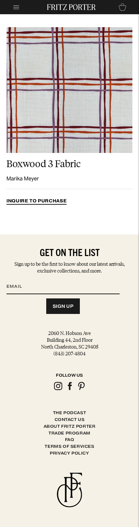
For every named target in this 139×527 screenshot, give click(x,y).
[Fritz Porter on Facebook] (69, 389)
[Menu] (16, 7)
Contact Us (70, 419)
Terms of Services (69, 446)
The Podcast (69, 412)
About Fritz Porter (70, 426)
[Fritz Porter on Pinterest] (81, 389)
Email (18, 278)
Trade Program (69, 433)
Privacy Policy (69, 453)
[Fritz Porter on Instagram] (57, 389)
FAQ (69, 439)
